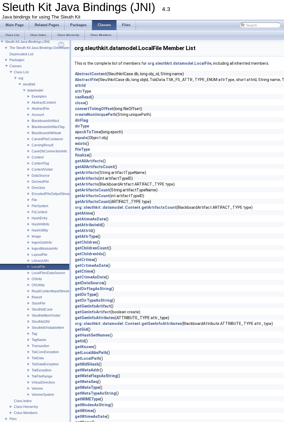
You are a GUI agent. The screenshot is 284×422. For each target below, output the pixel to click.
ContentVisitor (42, 169)
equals (81, 138)
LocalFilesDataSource (48, 273)
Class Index (23, 401)
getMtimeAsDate (90, 416)
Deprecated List (21, 54)
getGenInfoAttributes (95, 318)
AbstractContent (44, 103)
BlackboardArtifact (45, 121)
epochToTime (88, 132)
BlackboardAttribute (46, 133)
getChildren (86, 242)
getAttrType (86, 236)
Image (36, 236)
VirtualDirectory (43, 382)
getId (80, 341)
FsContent (39, 212)
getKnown (84, 347)
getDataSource (89, 283)
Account (38, 115)
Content (38, 157)
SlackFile (38, 303)
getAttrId (83, 230)
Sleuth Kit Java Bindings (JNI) (27, 42)
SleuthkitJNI (41, 322)
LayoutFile (39, 255)
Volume (37, 388)
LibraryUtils (40, 261)
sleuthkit (29, 84)
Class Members (25, 413)
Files (13, 419)
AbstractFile (40, 109)
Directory (38, 188)
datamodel (35, 90)
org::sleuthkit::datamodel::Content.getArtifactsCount (125, 207)
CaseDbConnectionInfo (49, 151)
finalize (82, 155)
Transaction (40, 346)
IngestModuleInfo (45, 249)
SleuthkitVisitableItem (48, 328)
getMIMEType (87, 399)
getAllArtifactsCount (94, 167)
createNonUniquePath (95, 114)
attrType (83, 91)
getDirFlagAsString (93, 288)
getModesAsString (92, 405)
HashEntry (39, 218)
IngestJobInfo (42, 242)
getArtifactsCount (92, 190)
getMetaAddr (87, 370)
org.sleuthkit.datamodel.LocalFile (179, 63)
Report (37, 297)
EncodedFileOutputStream (52, 194)
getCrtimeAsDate (91, 265)
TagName (39, 340)
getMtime (84, 410)
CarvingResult (42, 145)
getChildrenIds (89, 254)
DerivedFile (40, 182)
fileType (82, 149)
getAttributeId (88, 225)
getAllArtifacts (89, 161)
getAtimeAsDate (90, 219)
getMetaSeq (86, 381)
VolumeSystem (43, 395)
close (80, 103)
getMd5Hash (87, 364)
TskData (38, 358)
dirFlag (81, 120)
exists (80, 143)
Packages (16, 60)
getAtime (83, 213)
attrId (80, 85)
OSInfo (37, 279)
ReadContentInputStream (51, 291)
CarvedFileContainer (47, 139)
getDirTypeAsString (93, 300)
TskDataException (45, 364)
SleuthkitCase (42, 309)
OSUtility (38, 285)
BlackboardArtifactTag (48, 127)
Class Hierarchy (26, 407)
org (20, 78)
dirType (82, 126)
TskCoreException (45, 352)
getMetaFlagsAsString (96, 376)
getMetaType (87, 387)
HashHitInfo (40, 224)
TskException (42, 370)
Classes (15, 66)
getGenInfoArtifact (93, 306)
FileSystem (40, 206)
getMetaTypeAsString (95, 393)
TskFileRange (42, 376)
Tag (34, 334)
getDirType (85, 294)
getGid (81, 329)
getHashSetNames (92, 335)
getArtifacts (86, 172)
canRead (83, 97)
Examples (39, 96)
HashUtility (40, 230)
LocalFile (38, 267)
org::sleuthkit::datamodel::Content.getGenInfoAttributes (128, 323)
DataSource (41, 176)
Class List (21, 72)
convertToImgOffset (94, 108)
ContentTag (40, 163)
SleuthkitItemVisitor (46, 315)
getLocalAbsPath (91, 352)
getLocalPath (87, 358)
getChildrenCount (91, 248)
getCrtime (84, 259)
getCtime (83, 271)
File (34, 200)
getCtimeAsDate (90, 277)
